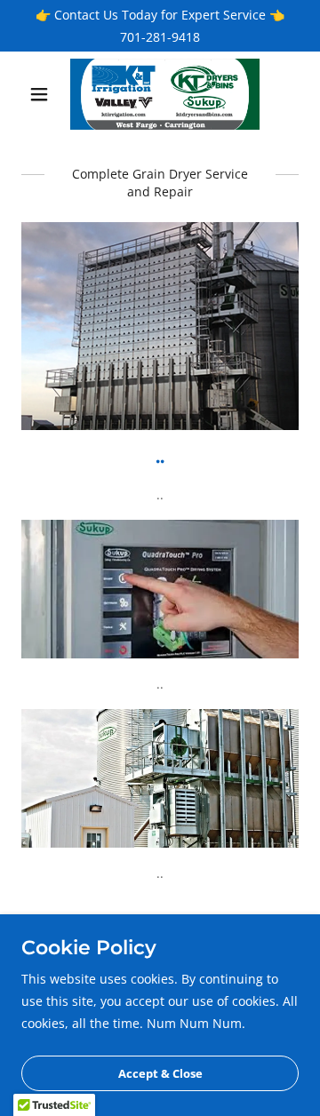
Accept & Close (160, 1073)
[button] (42, 94)
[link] (160, 94)
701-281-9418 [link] (160, 36)
